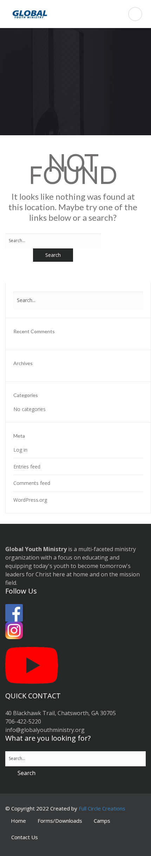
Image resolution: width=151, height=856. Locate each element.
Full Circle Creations (102, 808)
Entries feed (26, 466)
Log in (20, 449)
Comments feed (31, 483)
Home (18, 820)
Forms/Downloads (60, 820)
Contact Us (24, 837)
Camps (102, 820)
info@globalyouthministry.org (45, 730)
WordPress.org (30, 500)
